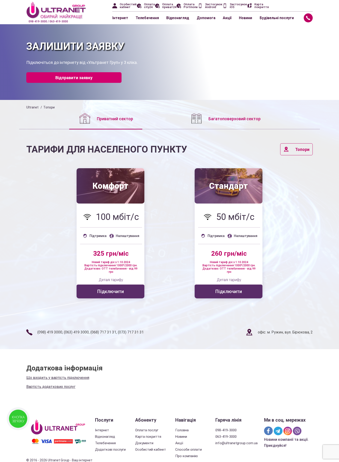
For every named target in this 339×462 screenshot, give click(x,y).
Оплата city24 (149, 5)
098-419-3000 (226, 430)
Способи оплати (188, 449)
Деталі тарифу (111, 280)
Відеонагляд (177, 18)
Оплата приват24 (169, 5)
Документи (144, 443)
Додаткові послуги (110, 449)
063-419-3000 (226, 437)
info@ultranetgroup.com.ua (236, 443)
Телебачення (147, 18)
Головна (182, 430)
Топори (302, 149)
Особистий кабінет (128, 5)
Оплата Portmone (191, 5)
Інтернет (120, 18)
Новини (245, 18)
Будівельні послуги (277, 18)
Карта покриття (261, 5)
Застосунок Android (213, 5)
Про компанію (186, 456)
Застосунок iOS (238, 5)
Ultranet (32, 107)
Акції (227, 18)
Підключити (110, 291)
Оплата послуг (146, 430)
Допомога (206, 18)
